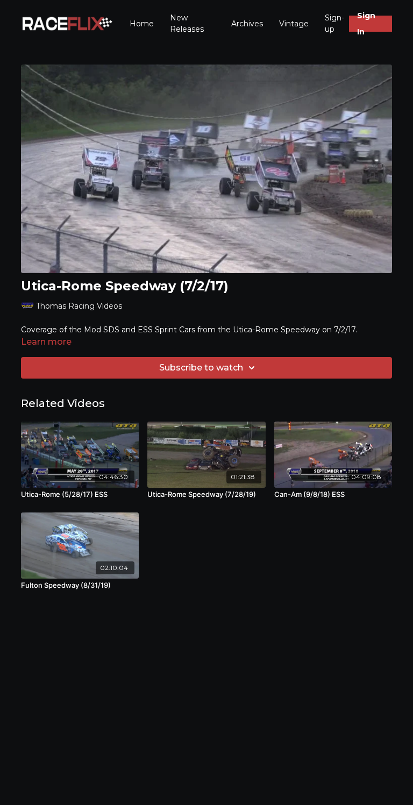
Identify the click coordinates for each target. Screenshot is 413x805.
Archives (247, 24)
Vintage (294, 24)
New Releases (187, 23)
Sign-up (334, 23)
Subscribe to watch (201, 367)
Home (142, 24)
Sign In (366, 24)
